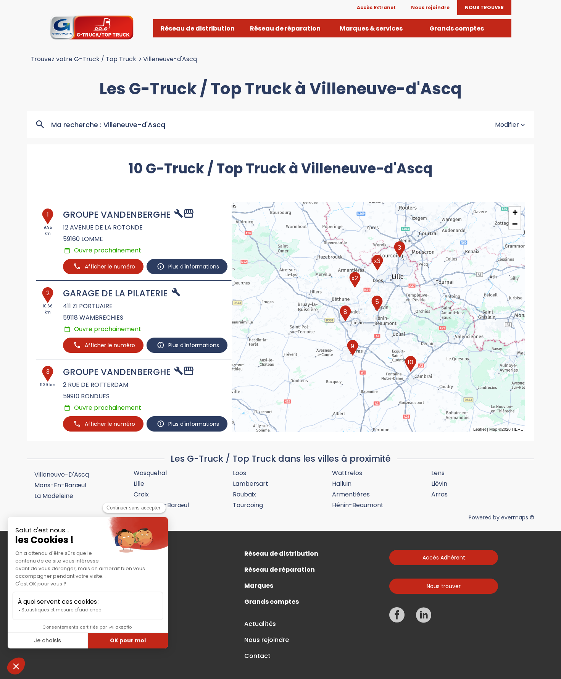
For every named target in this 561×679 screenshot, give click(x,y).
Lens (438, 473)
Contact (257, 656)
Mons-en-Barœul (60, 485)
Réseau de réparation (279, 570)
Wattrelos (347, 473)
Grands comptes (271, 602)
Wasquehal (150, 473)
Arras (439, 494)
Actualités (260, 624)
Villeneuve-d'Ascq (170, 59)
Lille (139, 483)
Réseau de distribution (281, 554)
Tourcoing (248, 505)
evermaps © (517, 517)
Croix (141, 494)
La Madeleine (53, 495)
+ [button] (515, 212)
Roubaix (244, 494)
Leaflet (479, 429)
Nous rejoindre (266, 640)
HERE (517, 429)
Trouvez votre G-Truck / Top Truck (83, 59)
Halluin (341, 483)
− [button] (514, 223)
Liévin (439, 483)
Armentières (351, 494)
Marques (258, 586)
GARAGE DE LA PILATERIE (115, 293)
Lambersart (250, 483)
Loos (239, 473)
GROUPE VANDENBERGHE (117, 215)
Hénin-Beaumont (358, 505)
